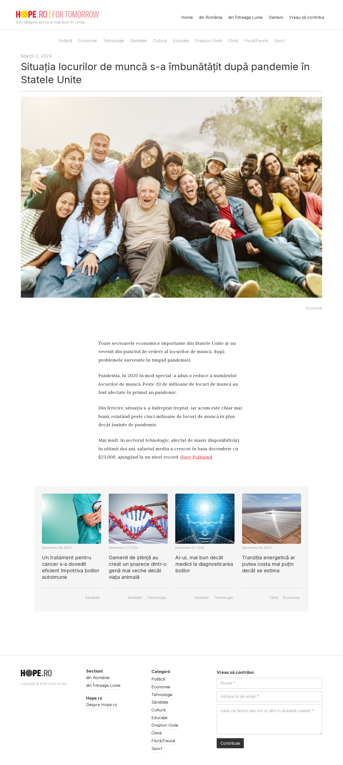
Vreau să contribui (306, 17)
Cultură (160, 40)
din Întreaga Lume (245, 17)
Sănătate (138, 40)
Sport (279, 40)
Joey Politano (196, 457)
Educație (181, 40)
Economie (87, 40)
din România (210, 17)
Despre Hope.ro (101, 704)
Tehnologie (113, 40)
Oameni (276, 17)
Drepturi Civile (208, 40)
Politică (65, 40)
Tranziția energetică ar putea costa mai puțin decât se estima (268, 564)
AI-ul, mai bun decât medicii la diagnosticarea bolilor (204, 564)
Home (187, 17)
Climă (233, 40)
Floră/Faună (256, 40)
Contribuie (230, 743)
